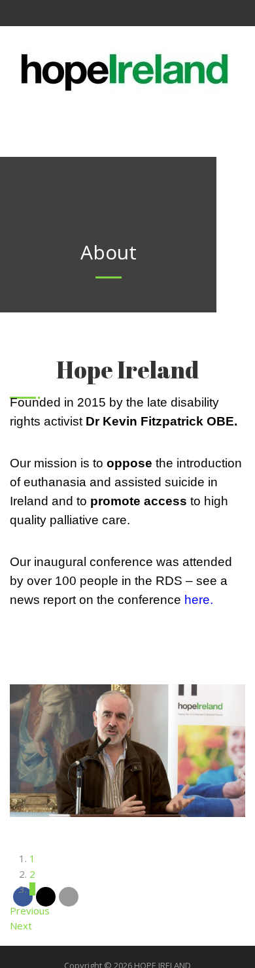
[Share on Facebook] (23, 897)
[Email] (68, 897)
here (197, 600)
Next (21, 925)
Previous (30, 910)
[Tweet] (46, 897)
